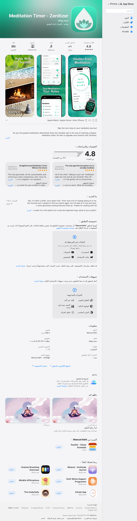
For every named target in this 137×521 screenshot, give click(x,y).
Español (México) (91, 508)
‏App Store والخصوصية (74, 518)
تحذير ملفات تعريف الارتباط (55, 518)
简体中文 (70, 508)
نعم (95, 358)
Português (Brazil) (37, 508)
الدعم (43, 518)
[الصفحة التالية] (3, 46)
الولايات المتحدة (92, 505)
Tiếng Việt (24, 508)
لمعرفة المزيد (62, 386)
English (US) (92, 510)
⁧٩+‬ (49, 349)
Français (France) (58, 508)
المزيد (7, 138)
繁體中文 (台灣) (13, 508)
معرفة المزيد (20, 266)
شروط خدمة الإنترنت (90, 518)
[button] (120, 18)
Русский (79, 508)
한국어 (48, 508)
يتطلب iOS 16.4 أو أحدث (40, 341)
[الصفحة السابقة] (99, 46)
